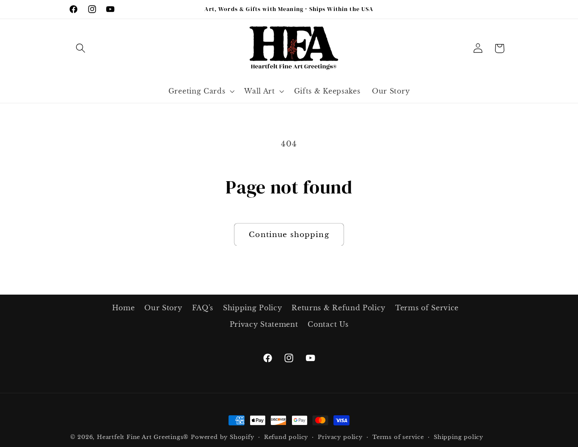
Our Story (163, 308)
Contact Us (328, 324)
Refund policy (286, 437)
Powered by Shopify (222, 437)
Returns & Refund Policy (338, 308)
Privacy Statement (264, 324)
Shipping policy (458, 437)
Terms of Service (427, 308)
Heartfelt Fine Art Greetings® (143, 437)
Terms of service (398, 437)
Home (123, 308)
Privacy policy (340, 437)
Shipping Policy (252, 308)
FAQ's (202, 308)
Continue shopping (289, 234)
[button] (81, 48)
